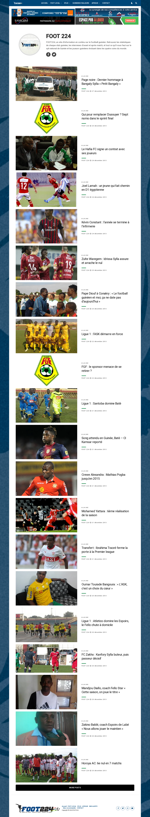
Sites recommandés (69, 808)
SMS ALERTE (93, 806)
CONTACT (106, 3)
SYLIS (66, 3)
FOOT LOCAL (55, 3)
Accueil (44, 3)
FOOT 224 (85, 91)
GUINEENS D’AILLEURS (81, 3)
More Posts (75, 788)
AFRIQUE (95, 3)
